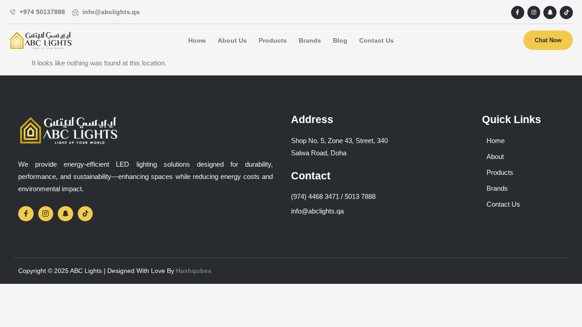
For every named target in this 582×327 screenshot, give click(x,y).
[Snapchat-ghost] (550, 12)
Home (197, 40)
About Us (232, 40)
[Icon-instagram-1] (46, 214)
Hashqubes (193, 270)
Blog (340, 40)
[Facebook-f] (517, 12)
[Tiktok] (566, 12)
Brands (310, 40)
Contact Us (376, 40)
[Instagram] (534, 12)
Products (273, 40)
